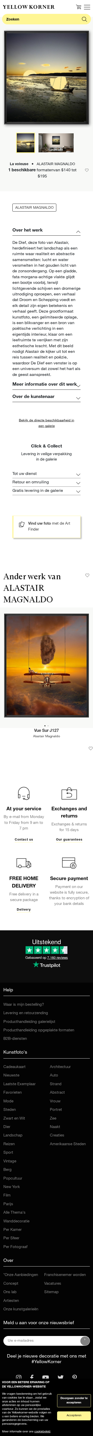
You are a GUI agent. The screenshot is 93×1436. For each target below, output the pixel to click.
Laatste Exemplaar (19, 1084)
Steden (9, 1110)
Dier (6, 1127)
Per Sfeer (11, 1238)
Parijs (8, 1204)
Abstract (57, 1093)
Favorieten (12, 1093)
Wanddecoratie (16, 1221)
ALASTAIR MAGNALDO (34, 208)
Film (7, 1196)
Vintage (9, 1161)
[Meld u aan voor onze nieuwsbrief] (85, 1341)
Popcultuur (12, 1179)
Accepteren (74, 1415)
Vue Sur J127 (46, 731)
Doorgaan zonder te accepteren (74, 1400)
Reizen (9, 1144)
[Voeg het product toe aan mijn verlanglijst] (90, 748)
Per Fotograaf (15, 1247)
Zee (53, 1119)
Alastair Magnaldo (46, 736)
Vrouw (55, 1101)
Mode (8, 1101)
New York (11, 1187)
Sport (8, 1153)
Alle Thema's (14, 1213)
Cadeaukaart (14, 1067)
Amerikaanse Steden (68, 1144)
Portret (56, 1110)
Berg (7, 1170)
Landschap (12, 1136)
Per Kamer (12, 1230)
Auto (54, 1076)
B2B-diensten (15, 1039)
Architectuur (60, 1067)
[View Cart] (78, 7)
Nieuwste (11, 1076)
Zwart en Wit (14, 1119)
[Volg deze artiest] (87, 575)
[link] (29, 7)
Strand (55, 1084)
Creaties (57, 1136)
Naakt (55, 1127)
